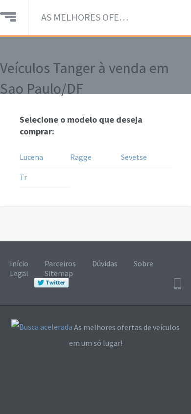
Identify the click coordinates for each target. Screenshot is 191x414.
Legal (19, 273)
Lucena (31, 157)
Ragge (81, 157)
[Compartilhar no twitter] (51, 283)
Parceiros (60, 263)
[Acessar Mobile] (177, 284)
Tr (23, 177)
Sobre (143, 263)
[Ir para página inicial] (41, 328)
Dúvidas (105, 263)
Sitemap (59, 273)
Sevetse (134, 157)
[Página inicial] (8, 15)
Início (19, 263)
